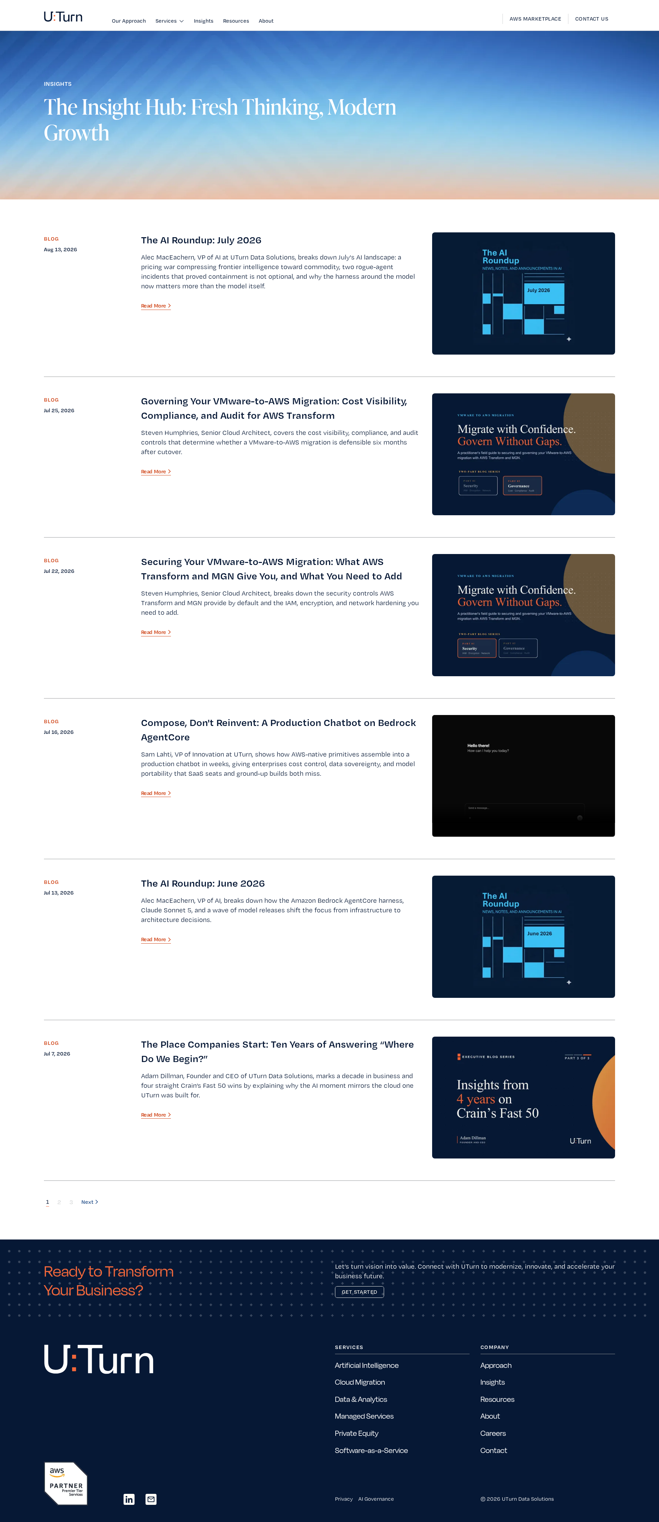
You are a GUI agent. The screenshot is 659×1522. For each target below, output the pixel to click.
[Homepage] (63, 16)
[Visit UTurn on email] (151, 1499)
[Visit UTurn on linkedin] (129, 1499)
